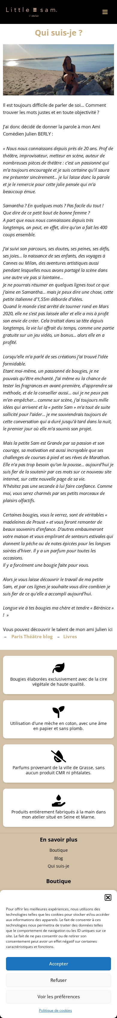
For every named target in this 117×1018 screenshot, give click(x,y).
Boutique (59, 850)
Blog (58, 858)
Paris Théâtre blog (31, 636)
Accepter (58, 964)
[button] (108, 897)
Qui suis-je (58, 866)
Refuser (58, 980)
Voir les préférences (59, 996)
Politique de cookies (55, 1010)
